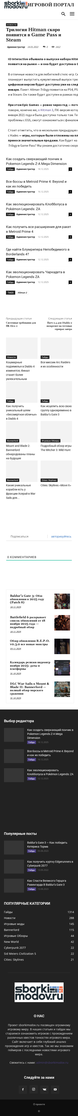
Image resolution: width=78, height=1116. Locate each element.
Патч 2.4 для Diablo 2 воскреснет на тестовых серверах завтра (59, 326)
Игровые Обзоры (50, 440)
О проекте (39, 1104)
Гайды (10, 169)
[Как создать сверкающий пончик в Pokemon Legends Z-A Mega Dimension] (14, 735)
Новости (12, 24)
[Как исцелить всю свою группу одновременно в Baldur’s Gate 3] (56, 392)
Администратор (16, 47)
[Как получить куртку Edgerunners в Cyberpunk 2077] (14, 867)
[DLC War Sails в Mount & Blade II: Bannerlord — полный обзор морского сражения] (62, 689)
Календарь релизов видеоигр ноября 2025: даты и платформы (30, 665)
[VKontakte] (44, 1090)
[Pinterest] (41, 304)
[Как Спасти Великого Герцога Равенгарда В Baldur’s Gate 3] (14, 886)
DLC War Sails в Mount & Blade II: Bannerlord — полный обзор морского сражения (29, 689)
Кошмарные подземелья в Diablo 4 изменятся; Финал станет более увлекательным (20, 371)
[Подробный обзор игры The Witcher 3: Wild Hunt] (56, 431)
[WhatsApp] (50, 304)
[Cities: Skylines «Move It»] (56, 471)
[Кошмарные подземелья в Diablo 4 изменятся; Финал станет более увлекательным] (22, 348)
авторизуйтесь (60, 536)
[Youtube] (55, 1090)
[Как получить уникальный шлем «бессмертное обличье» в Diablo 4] (22, 392)
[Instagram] (34, 1089)
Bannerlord (12, 440)
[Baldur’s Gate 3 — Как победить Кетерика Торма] (14, 848)
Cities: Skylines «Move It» (56, 485)
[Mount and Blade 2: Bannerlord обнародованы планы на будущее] (22, 431)
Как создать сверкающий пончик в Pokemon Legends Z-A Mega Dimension (50, 733)
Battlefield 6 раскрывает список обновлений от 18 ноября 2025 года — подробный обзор (28, 622)
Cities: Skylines (49, 480)
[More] (59, 304)
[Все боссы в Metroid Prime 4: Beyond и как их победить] (14, 756)
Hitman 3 (22, 292)
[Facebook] (23, 304)
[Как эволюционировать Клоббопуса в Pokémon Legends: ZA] (14, 775)
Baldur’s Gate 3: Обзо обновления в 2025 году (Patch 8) (27, 599)
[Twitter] (32, 304)
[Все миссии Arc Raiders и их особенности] (56, 348)
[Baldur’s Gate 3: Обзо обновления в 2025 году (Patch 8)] (62, 601)
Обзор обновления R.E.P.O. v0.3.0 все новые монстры (30, 642)
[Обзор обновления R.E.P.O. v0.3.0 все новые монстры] (62, 646)
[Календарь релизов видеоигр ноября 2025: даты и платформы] (62, 668)
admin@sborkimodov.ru (52, 1062)
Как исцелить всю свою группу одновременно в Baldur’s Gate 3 (56, 410)
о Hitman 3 (45, 110)
